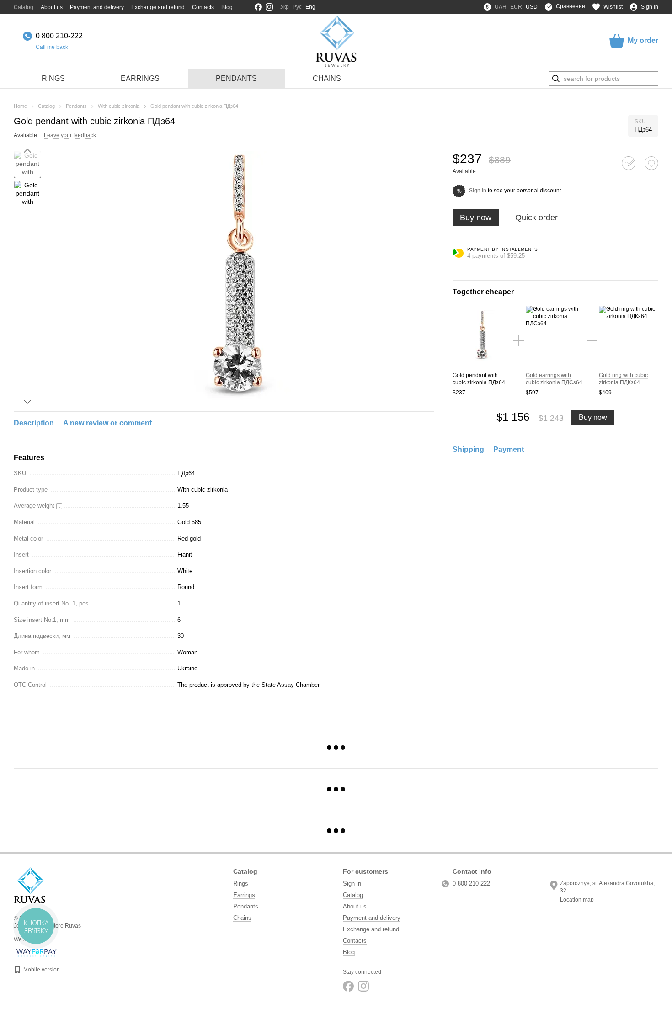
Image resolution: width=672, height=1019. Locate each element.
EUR (516, 7)
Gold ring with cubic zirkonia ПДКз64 (623, 379)
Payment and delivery (97, 7)
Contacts (203, 7)
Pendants (236, 78)
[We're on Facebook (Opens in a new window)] (258, 7)
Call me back (52, 47)
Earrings (140, 78)
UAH (501, 7)
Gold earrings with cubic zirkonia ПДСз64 (554, 379)
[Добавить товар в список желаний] (651, 163)
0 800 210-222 (59, 36)
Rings (53, 78)
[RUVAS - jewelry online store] (29, 885)
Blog (227, 7)
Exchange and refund (158, 7)
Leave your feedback (70, 135)
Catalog (23, 7)
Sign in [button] (477, 190)
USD (532, 7)
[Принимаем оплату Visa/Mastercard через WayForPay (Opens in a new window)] (37, 952)
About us (52, 7)
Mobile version (41, 969)
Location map (577, 900)
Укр (284, 7)
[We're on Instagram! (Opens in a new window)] (269, 7)
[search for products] (556, 78)
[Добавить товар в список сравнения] (628, 163)
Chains (327, 78)
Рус (297, 7)
